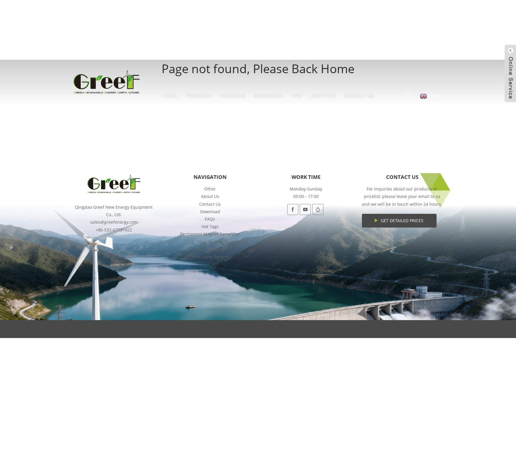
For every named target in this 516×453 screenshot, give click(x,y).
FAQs (210, 219)
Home (169, 96)
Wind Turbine (210, 249)
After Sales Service (209, 256)
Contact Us (359, 96)
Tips (297, 96)
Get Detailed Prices (402, 220)
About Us (323, 96)
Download (268, 96)
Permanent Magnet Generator (210, 234)
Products (198, 96)
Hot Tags (210, 226)
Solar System (210, 242)
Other (210, 189)
